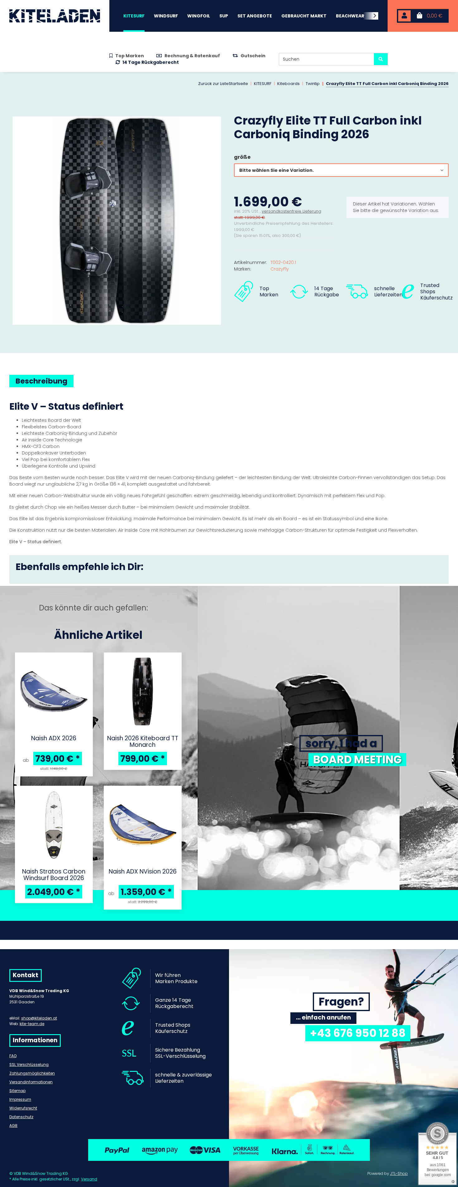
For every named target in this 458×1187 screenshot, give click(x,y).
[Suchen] (381, 59)
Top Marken (129, 56)
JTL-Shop (399, 1173)
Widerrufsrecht (23, 1108)
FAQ (13, 1055)
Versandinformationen (31, 1082)
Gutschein (253, 56)
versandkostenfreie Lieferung (291, 211)
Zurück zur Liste (213, 84)
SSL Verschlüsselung (29, 1064)
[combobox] (341, 170)
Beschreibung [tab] (41, 381)
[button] (404, 16)
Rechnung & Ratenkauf (192, 56)
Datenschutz (21, 1116)
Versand (89, 1179)
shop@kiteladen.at (39, 1018)
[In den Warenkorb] (14, 110)
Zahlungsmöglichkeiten (32, 1073)
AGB (13, 1125)
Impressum (20, 1099)
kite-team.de (32, 1023)
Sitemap (17, 1090)
